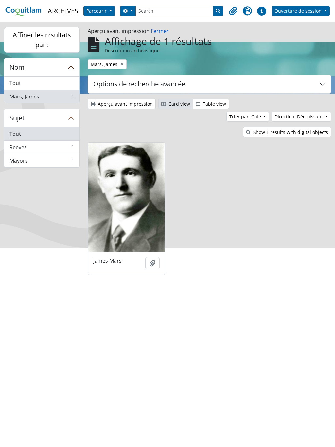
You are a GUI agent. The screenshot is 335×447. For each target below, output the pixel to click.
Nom (17, 67)
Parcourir (97, 11)
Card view (178, 104)
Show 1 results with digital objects (290, 132)
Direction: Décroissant (299, 117)
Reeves (41, 149)
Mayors (41, 162)
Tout (15, 83)
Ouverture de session (298, 11)
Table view (214, 104)
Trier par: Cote (245, 117)
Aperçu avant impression (125, 104)
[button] (233, 11)
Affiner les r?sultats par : (42, 39)
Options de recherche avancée (139, 84)
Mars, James (41, 98)
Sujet (17, 118)
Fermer (160, 31)
